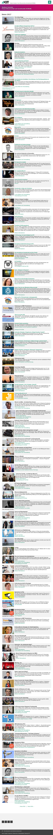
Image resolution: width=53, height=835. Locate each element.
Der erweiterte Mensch (20, 170)
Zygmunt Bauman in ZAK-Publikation (23, 67)
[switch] (46, 2)
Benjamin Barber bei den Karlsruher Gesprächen (26, 327)
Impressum (10, 833)
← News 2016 (22, 806)
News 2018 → (31, 806)
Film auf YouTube (19, 534)
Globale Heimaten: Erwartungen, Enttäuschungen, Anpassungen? (31, 340)
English (6, 833)
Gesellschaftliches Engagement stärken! (24, 25)
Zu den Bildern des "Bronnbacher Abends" (24, 74)
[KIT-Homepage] (5, 2)
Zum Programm (18, 615)
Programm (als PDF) (19, 425)
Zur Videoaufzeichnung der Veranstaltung (24, 757)
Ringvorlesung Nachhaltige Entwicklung (24, 278)
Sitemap (26, 833)
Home (3, 833)
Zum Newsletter (18, 604)
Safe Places (17, 208)
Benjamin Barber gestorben (21, 323)
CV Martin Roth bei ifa (20, 506)
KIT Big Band (18, 100)
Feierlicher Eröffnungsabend (22, 225)
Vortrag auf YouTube (19, 68)
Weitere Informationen (20, 32)
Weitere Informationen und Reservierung (24, 362)
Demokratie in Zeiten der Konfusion (23, 188)
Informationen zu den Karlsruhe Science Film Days (26, 469)
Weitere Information (19, 214)
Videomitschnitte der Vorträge (21, 257)
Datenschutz (15, 833)
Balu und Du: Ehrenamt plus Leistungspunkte (26, 297)
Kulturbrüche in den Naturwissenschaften (25, 108)
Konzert (16, 135)
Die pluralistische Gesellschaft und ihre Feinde (26, 252)
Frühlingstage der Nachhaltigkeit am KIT (24, 235)
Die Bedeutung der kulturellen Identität (24, 91)
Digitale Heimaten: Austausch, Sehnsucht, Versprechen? (28, 349)
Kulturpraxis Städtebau (20, 34)
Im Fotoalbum (18, 261)
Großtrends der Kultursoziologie (22, 144)
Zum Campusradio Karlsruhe (21, 398)
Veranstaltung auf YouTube (8, 87)
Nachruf (16, 183)
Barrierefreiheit (21, 833)
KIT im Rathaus (18, 117)
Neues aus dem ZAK (20, 314)
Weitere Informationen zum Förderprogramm (25, 747)
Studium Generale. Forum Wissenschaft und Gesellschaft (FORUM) (22, 3)
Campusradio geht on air (21, 393)
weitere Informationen (19, 167)
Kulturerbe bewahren (20, 52)
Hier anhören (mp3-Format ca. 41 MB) (23, 718)
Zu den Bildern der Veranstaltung (22, 123)
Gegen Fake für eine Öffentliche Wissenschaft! (26, 287)
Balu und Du (18, 127)
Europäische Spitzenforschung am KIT (24, 243)
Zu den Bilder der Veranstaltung (22, 86)
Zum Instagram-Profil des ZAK (21, 266)
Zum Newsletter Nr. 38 (20, 318)
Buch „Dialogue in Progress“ (22, 270)
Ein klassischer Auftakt (20, 162)
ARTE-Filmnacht (19, 216)
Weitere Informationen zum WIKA (22, 508)
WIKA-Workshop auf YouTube (21, 731)
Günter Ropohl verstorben (21, 179)
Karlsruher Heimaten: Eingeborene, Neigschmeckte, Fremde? (30, 332)
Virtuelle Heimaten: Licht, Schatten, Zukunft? (25, 384)
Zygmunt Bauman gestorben (22, 60)
